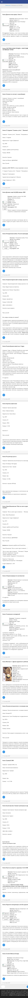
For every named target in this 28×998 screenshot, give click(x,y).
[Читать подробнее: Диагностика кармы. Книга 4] (4, 39)
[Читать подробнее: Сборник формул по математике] (4, 605)
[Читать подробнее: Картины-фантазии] (4, 448)
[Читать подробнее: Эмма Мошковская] (4, 567)
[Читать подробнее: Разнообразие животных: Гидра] (4, 395)
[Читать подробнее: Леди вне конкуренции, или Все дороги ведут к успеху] (4, 945)
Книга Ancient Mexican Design (11, 953)
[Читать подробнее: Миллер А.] (4, 697)
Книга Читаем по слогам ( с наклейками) (14, 94)
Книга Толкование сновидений (11, 614)
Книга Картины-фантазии (10, 403)
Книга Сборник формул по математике (13, 575)
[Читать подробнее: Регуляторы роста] (4, 497)
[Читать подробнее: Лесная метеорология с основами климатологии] (4, 752)
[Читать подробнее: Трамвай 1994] (4, 797)
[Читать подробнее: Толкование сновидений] (4, 653)
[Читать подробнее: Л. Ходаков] (4, 183)
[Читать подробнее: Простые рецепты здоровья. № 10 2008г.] (4, 896)
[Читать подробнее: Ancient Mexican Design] (4, 978)
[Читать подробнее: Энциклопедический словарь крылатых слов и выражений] (4, 337)
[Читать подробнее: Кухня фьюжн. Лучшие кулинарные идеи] (4, 859)
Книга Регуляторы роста (9, 456)
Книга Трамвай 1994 (8, 760)
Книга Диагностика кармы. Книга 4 (12, 14)
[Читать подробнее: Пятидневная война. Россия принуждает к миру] (4, 271)
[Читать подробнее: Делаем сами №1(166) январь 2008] (4, 225)
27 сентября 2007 (6, 43)
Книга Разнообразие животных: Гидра (13, 346)
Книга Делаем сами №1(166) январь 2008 (14, 192)
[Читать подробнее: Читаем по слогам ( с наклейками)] (4, 121)
